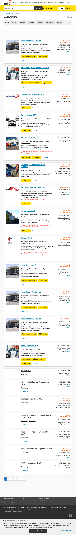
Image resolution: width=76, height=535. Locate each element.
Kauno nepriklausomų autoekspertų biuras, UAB (36, 416)
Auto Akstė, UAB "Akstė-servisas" (35, 68)
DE (68, 2)
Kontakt (23, 507)
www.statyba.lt (8, 509)
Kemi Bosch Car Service (31, 41)
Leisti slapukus (39, 531)
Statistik (56, 507)
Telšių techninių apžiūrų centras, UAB (36, 448)
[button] (70, 22)
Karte (69, 8)
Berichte (40, 2)
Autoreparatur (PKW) (34, 98)
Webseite (44, 56)
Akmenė (59, 22)
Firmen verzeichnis (18, 2)
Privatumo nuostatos (31, 507)
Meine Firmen (59, 2)
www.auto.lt (26, 509)
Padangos (25, 157)
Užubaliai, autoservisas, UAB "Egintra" (33, 166)
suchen (39, 8)
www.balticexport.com (45, 509)
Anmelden (63, 507)
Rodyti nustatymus (64, 530)
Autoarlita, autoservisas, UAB (33, 187)
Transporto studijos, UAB (31, 399)
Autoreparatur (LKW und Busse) (37, 241)
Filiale (68, 51)
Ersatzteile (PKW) (33, 44)
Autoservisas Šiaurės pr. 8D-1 (30, 83)
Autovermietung (44, 191)
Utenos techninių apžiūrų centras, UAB (35, 383)
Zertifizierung (32, 421)
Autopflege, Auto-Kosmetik (36, 141)
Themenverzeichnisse (10, 503)
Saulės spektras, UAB (13, 507)
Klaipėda (31, 22)
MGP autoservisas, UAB (31, 463)
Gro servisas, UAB (28, 115)
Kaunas (22, 22)
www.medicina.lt (17, 509)
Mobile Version (43, 501)
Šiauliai (40, 22)
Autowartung (24, 44)
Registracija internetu (28, 56)
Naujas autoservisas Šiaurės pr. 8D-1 (32, 359)
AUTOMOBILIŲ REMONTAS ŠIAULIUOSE (33, 200)
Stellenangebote (49, 2)
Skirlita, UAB (26, 371)
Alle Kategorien (28, 2)
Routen (25, 60)
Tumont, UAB (26, 238)
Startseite (6, 501)
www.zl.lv (20, 511)
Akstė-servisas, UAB (29, 345)
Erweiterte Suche (48, 8)
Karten (36, 2)
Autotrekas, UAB (28, 137)
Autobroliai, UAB (28, 211)
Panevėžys (49, 22)
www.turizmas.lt (34, 509)
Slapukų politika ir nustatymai (45, 507)
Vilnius (14, 22)
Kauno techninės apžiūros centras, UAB (35, 433)
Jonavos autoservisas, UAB (32, 94)
